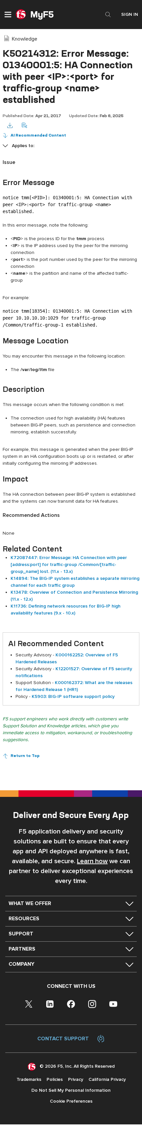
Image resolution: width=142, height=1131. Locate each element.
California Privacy (107, 1079)
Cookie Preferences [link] (71, 1101)
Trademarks (29, 1079)
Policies (55, 1079)
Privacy (75, 1079)
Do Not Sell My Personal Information (71, 1090)
